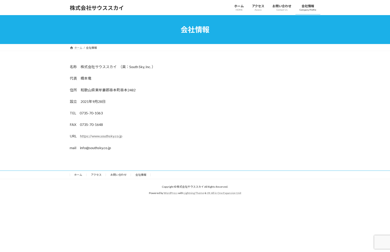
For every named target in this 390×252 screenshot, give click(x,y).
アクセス (96, 174)
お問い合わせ (118, 174)
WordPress (171, 193)
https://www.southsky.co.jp (101, 136)
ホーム (78, 174)
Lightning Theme (194, 193)
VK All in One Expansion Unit (224, 193)
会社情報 (140, 174)
